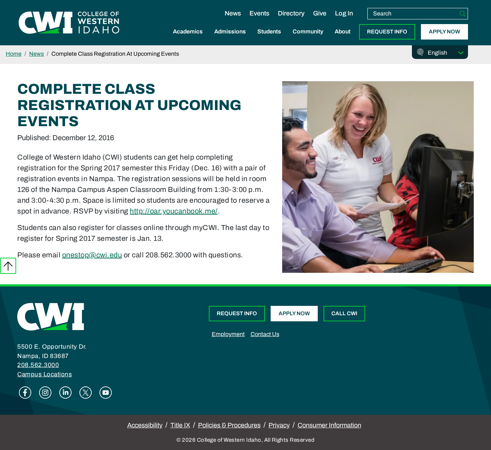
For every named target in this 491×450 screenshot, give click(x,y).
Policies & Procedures (229, 425)
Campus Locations (44, 374)
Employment (228, 334)
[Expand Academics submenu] (188, 39)
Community (308, 31)
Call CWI (344, 313)
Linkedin (65, 392)
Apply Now (444, 32)
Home (14, 54)
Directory (291, 13)
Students (269, 31)
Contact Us (265, 334)
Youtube (106, 392)
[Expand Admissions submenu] (230, 39)
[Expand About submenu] (342, 39)
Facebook (25, 392)
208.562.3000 (38, 365)
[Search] (463, 13)
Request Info (387, 32)
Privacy (279, 425)
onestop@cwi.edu (92, 255)
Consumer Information (329, 425)
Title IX (180, 425)
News (233, 13)
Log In (344, 13)
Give (319, 13)
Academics (188, 31)
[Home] (50, 316)
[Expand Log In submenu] (344, 21)
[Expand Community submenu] (308, 39)
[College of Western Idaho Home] (69, 23)
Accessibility (144, 425)
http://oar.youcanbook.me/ (174, 211)
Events (259, 13)
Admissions (230, 31)
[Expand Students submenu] (269, 39)
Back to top (8, 266)
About (342, 31)
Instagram (45, 392)
